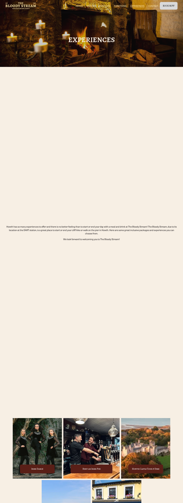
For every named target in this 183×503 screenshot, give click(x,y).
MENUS (91, 5)
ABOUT (79, 5)
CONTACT (153, 5)
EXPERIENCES (137, 5)
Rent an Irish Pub (91, 468)
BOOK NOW (169, 5)
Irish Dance (37, 468)
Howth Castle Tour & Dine (145, 468)
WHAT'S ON (104, 5)
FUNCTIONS (120, 5)
